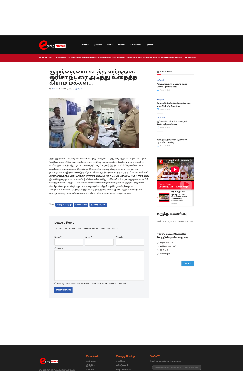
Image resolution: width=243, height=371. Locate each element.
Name (58, 237)
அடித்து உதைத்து (64, 205)
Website (119, 237)
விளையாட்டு (135, 44)
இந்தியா (98, 44)
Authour (55, 89)
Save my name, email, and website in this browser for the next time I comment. (91, 283)
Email (88, 237)
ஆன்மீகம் (150, 44)
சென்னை (161, 118)
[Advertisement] (76, 17)
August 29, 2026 (165, 90)
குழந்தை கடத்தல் (98, 205)
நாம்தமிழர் (165, 254)
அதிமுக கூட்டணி (168, 246)
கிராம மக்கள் (81, 205)
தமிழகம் (85, 44)
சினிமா (121, 44)
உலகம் (110, 44)
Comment (59, 248)
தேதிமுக (164, 250)
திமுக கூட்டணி (167, 243)
